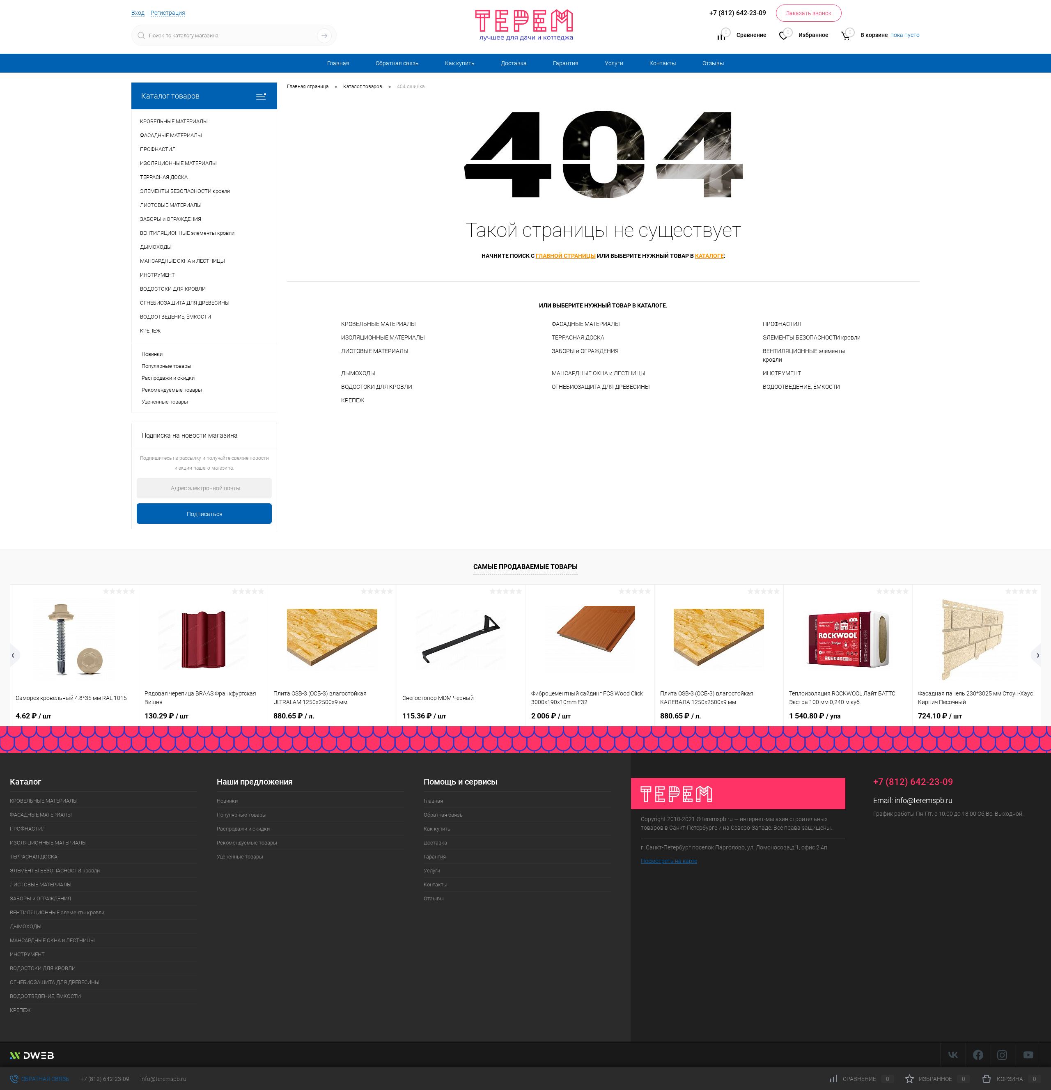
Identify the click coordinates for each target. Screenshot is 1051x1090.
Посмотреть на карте (669, 861)
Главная (338, 63)
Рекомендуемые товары (172, 390)
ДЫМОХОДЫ (358, 373)
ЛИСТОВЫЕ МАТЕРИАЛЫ (374, 351)
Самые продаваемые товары (525, 567)
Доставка (514, 63)
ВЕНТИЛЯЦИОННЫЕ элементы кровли (804, 355)
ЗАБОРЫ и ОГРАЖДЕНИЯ (585, 351)
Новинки (152, 354)
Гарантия (565, 63)
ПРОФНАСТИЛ (782, 324)
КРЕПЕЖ (352, 400)
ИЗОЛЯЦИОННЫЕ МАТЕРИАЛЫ (383, 337)
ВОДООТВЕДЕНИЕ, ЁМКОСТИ (801, 386)
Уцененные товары (165, 402)
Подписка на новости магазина (190, 435)
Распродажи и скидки (168, 378)
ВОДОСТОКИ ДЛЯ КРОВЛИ (376, 386)
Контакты (662, 63)
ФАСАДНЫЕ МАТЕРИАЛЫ (586, 324)
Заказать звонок (808, 13)
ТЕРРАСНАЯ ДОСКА (578, 337)
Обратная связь (397, 63)
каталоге (709, 255)
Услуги (614, 63)
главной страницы (566, 255)
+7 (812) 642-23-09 (104, 1079)
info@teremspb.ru (923, 800)
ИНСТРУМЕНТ (782, 373)
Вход (138, 12)
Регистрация (168, 12)
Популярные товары (166, 366)
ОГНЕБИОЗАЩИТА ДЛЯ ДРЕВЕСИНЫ (601, 386)
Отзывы (713, 63)
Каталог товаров (170, 96)
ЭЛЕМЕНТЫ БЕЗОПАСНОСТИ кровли (812, 337)
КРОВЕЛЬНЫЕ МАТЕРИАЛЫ (378, 324)
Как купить (460, 63)
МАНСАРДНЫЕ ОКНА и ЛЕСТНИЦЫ (598, 373)
